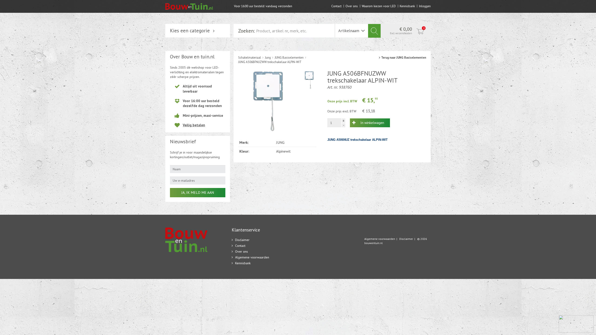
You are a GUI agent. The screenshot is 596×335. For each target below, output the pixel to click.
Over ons (351, 6)
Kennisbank (407, 6)
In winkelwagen (372, 123)
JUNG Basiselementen (289, 58)
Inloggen (425, 6)
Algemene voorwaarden (252, 257)
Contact (336, 6)
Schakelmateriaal (249, 58)
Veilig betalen (194, 125)
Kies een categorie (190, 30)
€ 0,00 (407, 30)
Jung (268, 58)
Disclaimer (242, 240)
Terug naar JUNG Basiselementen (403, 58)
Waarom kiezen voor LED (379, 6)
